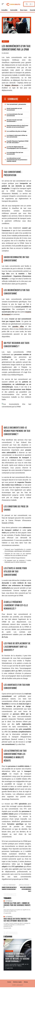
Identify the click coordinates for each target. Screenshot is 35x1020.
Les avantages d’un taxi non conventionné (15, 153)
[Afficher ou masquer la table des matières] (23, 99)
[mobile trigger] (3, 4)
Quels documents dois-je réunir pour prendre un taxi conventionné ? (17, 126)
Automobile (8, 901)
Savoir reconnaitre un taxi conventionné (14, 109)
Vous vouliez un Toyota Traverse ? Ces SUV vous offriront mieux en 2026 (17, 920)
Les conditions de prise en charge (16, 131)
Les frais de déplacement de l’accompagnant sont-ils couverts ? (17, 147)
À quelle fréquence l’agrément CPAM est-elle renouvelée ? (17, 141)
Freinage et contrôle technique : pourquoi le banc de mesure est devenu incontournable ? (17, 958)
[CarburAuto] (13, 4)
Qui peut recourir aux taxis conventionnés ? (14, 120)
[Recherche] (26, 4)
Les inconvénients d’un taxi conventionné (15, 114)
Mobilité (5, 41)
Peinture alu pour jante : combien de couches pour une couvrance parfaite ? (17, 905)
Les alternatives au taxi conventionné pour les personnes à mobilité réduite (17, 159)
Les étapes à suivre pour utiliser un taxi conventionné (17, 136)
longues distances (11, 85)
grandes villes (18, 326)
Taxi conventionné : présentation (16, 104)
